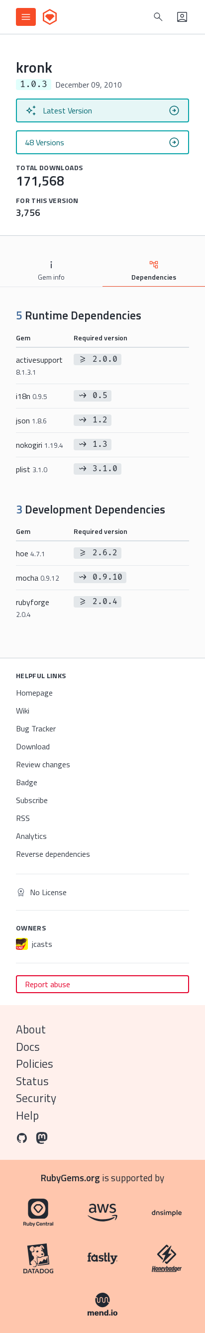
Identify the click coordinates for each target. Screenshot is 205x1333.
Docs (28, 1046)
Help (27, 1115)
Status (32, 1081)
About (31, 1029)
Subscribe (32, 800)
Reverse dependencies (53, 854)
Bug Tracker (36, 728)
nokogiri (39, 445)
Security (36, 1098)
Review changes (43, 764)
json (31, 420)
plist (31, 469)
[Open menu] (26, 17)
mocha (37, 578)
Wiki (22, 711)
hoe (30, 553)
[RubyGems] (50, 17)
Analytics (31, 836)
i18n (31, 396)
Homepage (34, 693)
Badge (26, 782)
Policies (34, 1063)
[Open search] (158, 17)
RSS (23, 818)
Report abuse (47, 984)
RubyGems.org (70, 1177)
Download (33, 746)
